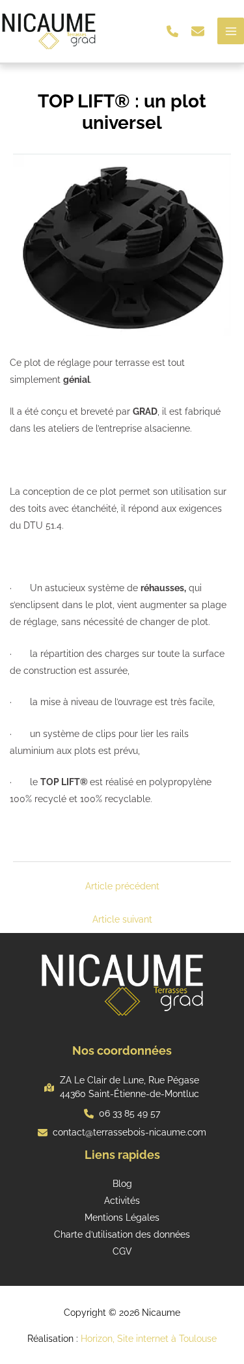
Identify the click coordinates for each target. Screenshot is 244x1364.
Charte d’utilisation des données (122, 1234)
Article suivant (122, 919)
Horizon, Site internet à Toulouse (149, 1338)
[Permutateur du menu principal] (230, 31)
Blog (122, 1183)
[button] (172, 31)
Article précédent (122, 886)
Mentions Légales (122, 1217)
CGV (122, 1251)
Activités (122, 1200)
